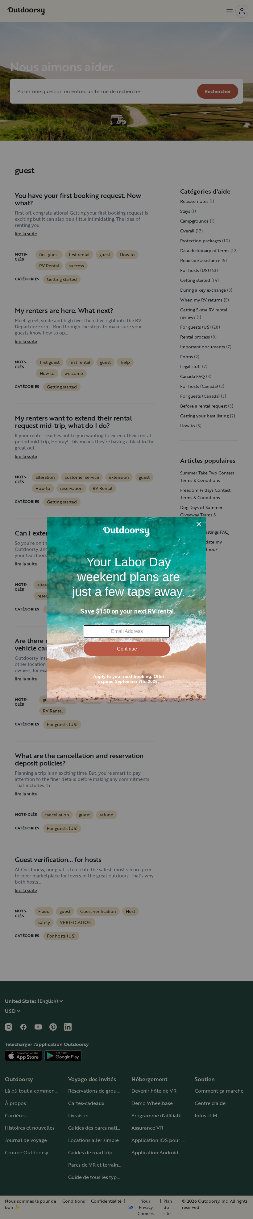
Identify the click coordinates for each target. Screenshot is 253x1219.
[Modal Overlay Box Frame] (126, 609)
